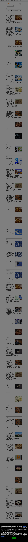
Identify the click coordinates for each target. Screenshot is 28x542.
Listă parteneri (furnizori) (3, 536)
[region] (14, 532)
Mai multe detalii (24, 526)
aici (11, 529)
